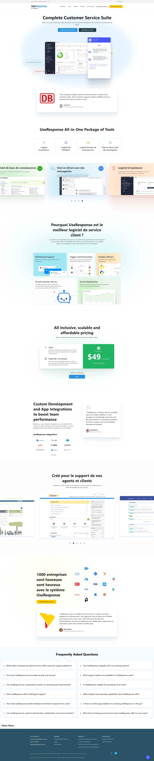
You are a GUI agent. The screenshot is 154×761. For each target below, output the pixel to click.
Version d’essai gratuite (116, 6)
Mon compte (90, 6)
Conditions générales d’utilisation (53, 753)
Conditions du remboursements (69, 753)
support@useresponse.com (43, 1)
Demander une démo (102, 6)
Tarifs (69, 6)
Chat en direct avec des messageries (88, 747)
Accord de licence (83, 753)
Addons (76, 6)
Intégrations (58, 744)
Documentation (107, 742)
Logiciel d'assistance (84, 742)
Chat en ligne (34, 1)
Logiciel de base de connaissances (88, 744)
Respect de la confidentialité (37, 753)
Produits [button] (62, 6)
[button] (71, 200)
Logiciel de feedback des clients (87, 739)
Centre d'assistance (107, 739)
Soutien (82, 6)
